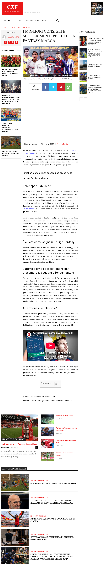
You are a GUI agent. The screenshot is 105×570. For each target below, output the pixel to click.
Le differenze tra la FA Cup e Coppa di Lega (19, 444)
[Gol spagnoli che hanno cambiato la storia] (11, 142)
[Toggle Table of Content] (55, 384)
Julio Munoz (5, 447)
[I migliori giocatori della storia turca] (47, 443)
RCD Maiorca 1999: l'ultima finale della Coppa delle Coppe (10, 73)
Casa (4, 27)
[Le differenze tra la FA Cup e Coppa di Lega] (19, 427)
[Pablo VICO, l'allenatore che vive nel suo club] (47, 431)
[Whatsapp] (68, 87)
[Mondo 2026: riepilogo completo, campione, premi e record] (11, 114)
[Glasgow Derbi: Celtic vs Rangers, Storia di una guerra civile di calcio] (83, 89)
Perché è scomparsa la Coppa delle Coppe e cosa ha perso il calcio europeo (11, 99)
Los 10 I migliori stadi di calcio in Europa (95, 77)
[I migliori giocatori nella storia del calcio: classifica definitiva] (83, 41)
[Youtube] (16, 42)
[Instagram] (9, 42)
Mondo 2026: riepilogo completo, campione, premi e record (10, 127)
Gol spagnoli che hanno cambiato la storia (10, 153)
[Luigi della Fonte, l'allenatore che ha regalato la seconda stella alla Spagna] (15, 500)
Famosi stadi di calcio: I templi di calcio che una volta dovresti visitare (95, 53)
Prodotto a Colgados (19, 27)
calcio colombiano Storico (65, 416)
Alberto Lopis (13, 37)
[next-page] (85, 99)
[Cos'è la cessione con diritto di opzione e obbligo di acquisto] (15, 537)
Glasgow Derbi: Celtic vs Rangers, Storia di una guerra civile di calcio (95, 89)
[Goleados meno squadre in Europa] (47, 456)
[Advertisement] (50, 119)
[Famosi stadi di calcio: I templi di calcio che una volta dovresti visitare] (83, 53)
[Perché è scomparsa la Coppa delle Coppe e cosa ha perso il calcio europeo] (11, 86)
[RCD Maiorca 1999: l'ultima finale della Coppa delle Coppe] (11, 61)
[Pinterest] (61, 87)
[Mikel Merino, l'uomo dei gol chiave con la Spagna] (15, 519)
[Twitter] (12, 42)
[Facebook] (5, 42)
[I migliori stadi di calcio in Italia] (83, 65)
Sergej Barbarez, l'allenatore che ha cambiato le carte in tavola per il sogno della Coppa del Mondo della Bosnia (51, 556)
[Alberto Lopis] (5, 37)
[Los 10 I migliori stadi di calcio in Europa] (83, 77)
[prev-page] (81, 99)
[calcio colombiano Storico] (47, 418)
